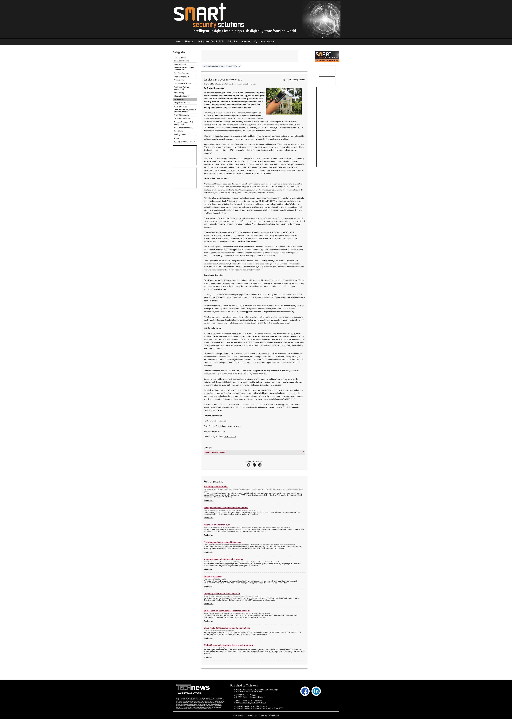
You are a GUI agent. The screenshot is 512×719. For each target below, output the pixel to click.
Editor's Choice (179, 57)
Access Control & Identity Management (184, 68)
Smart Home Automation (183, 127)
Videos (176, 138)
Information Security (181, 96)
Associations (179, 80)
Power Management (181, 115)
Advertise (245, 41)
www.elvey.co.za (235, 426)
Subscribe (232, 41)
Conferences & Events (182, 83)
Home (178, 41)
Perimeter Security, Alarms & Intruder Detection (185, 110)
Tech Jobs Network (181, 60)
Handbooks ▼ (268, 41)
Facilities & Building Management (181, 88)
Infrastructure (179, 99)
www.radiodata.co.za (217, 421)
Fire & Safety (179, 92)
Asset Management (181, 76)
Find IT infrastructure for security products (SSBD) (221, 66)
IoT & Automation (180, 106)
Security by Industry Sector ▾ (185, 141)
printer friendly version (295, 79)
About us (189, 41)
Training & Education (182, 134)
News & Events (180, 64)
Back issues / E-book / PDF (210, 41)
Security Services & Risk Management (183, 123)
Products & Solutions (182, 118)
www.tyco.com (230, 436)
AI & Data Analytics (181, 73)
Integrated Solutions (181, 102)
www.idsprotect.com (216, 431)
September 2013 (209, 84)
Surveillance (178, 131)
